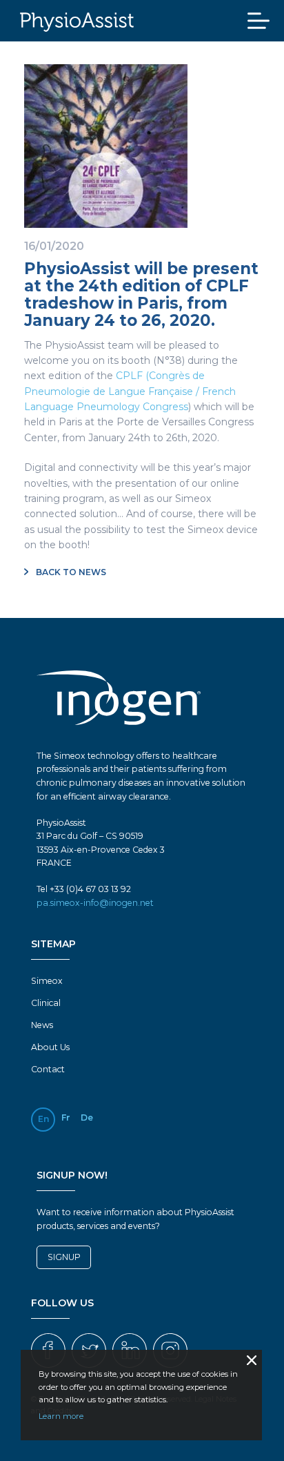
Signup (64, 1257)
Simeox (47, 981)
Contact (48, 1069)
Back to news (70, 572)
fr (65, 1117)
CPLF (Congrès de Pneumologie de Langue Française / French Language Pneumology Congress (130, 391)
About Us (50, 1047)
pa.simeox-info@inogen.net (95, 903)
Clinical (46, 1003)
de (87, 1117)
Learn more (61, 1416)
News (42, 1025)
